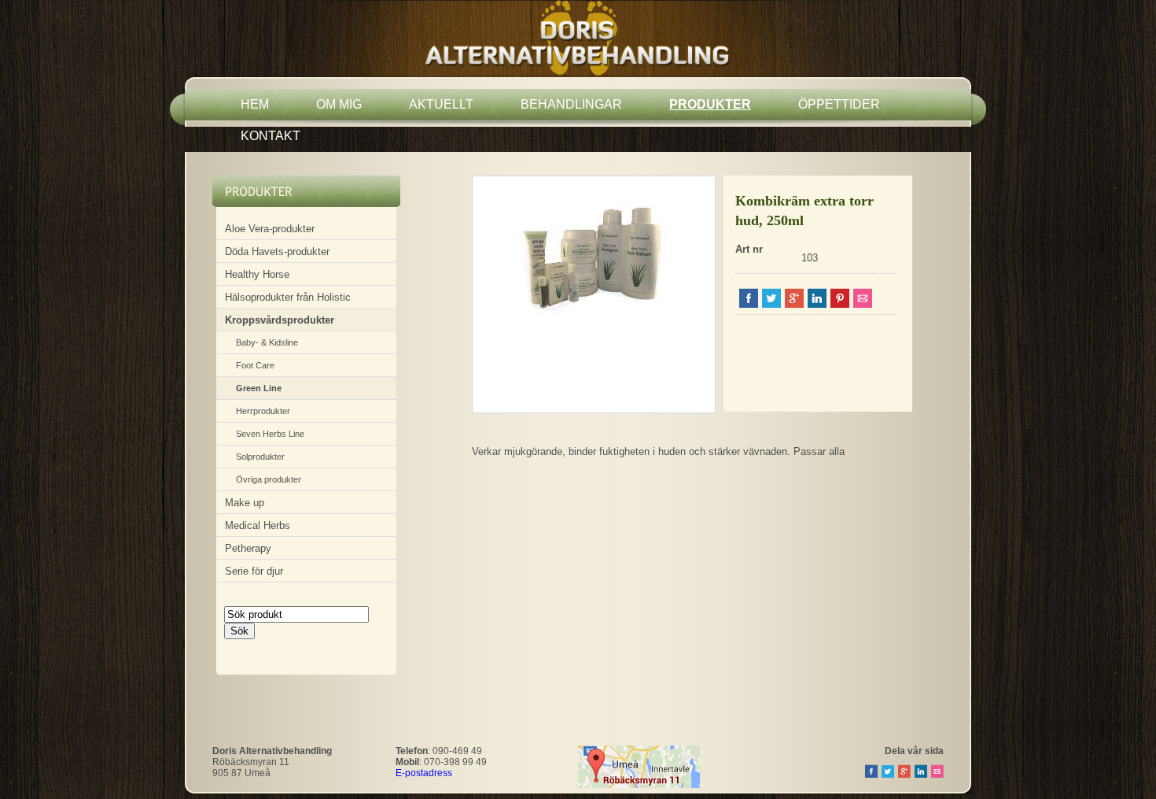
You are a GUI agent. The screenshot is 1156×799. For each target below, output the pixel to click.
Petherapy (248, 548)
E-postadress (424, 773)
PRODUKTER (710, 104)
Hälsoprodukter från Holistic (288, 297)
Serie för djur (254, 571)
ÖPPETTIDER (839, 104)
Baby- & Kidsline (267, 342)
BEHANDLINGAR (571, 104)
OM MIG (339, 104)
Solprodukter (260, 456)
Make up (244, 503)
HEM (255, 104)
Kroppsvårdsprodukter (279, 320)
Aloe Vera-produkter (270, 229)
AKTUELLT (441, 104)
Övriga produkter (268, 479)
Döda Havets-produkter (277, 251)
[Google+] (794, 304)
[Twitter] (771, 304)
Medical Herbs (257, 525)
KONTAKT (270, 135)
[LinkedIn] (817, 304)
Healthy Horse (257, 274)
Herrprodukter (263, 411)
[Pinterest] (839, 304)
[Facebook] (748, 304)
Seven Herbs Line (270, 433)
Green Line (259, 388)
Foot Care (255, 365)
